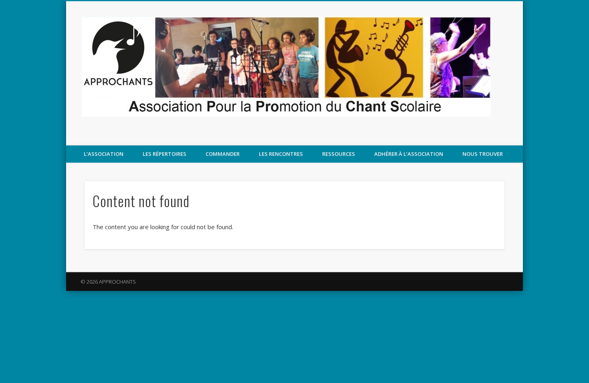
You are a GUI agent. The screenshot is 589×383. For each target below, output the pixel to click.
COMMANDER (223, 153)
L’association (103, 153)
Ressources (338, 153)
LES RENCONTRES (281, 153)
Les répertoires (164, 153)
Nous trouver (482, 153)
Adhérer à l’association (408, 153)
